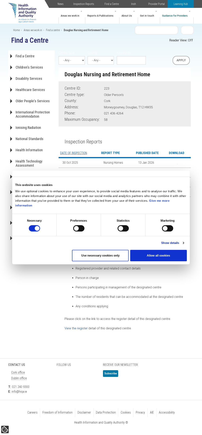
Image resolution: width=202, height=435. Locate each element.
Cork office (18, 372)
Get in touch (147, 15)
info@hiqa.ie (19, 391)
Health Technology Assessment (29, 163)
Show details (170, 242)
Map (159, 106)
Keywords (124, 53)
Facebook (71, 375)
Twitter (61, 375)
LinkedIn (81, 375)
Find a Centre (112, 4)
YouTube (91, 375)
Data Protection (106, 412)
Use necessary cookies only (100, 255)
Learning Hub (181, 4)
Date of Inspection (73, 153)
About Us (127, 15)
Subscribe (110, 373)
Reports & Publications (100, 15)
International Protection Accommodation (33, 114)
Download (174, 163)
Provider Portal (156, 4)
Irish (133, 4)
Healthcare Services (30, 90)
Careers (32, 412)
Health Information (29, 150)
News (61, 4)
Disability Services (29, 78)
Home (16, 30)
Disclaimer (84, 412)
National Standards (29, 139)
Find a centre (53, 30)
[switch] (78, 228)
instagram (61, 386)
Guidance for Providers (175, 15)
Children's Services (29, 67)
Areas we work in (70, 15)
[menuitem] (71, 16)
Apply (181, 60)
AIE (152, 412)
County (92, 53)
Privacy (140, 412)
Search (187, 30)
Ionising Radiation (28, 127)
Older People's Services (33, 101)
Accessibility (167, 412)
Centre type (67, 53)
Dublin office (19, 378)
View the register (76, 328)
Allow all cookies (158, 255)
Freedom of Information (57, 412)
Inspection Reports (83, 4)
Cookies (126, 412)
